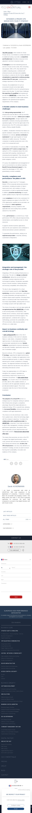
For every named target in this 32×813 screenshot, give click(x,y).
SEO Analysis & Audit (6, 719)
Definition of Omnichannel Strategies (10, 711)
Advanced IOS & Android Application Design (12, 701)
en (28, 2)
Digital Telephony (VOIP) (7, 648)
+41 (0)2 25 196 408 (18, 543)
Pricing (4, 761)
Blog (9, 11)
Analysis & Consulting (6, 744)
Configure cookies (15, 805)
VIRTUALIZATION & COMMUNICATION (10, 641)
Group (3, 766)
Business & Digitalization (7, 635)
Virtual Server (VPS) (5, 644)
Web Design (4, 746)
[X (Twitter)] (16, 463)
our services (7, 528)
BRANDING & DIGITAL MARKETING (9, 704)
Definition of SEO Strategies (7, 721)
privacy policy (21, 800)
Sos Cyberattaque (8, 757)
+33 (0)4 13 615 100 (18, 547)
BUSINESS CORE (7, 627)
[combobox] (16, 559)
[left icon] (2, 560)
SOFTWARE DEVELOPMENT (8, 686)
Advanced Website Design (7, 699)
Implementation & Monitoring (8, 713)
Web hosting (4, 748)
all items (6, 519)
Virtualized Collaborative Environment (10, 650)
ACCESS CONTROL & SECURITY (9, 671)
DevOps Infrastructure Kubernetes (9, 666)
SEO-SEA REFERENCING (7, 716)
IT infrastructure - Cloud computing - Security (12, 633)
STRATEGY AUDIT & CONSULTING (9, 630)
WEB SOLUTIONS (5, 694)
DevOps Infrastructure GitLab (8, 668)
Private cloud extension (6, 660)
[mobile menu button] (29, 7)
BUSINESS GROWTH (8, 683)
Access (3, 674)
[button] (30, 559)
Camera (3, 678)
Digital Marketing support (7, 750)
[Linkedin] (20, 463)
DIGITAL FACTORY (7, 738)
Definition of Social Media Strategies (9, 731)
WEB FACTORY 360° (6, 741)
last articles (7, 511)
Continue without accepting (24, 789)
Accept (15, 808)
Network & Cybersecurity (7, 658)
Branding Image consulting (7, 707)
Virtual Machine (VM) (6, 646)
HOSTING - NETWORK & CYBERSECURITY (11, 653)
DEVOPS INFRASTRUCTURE (8, 663)
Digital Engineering (5, 638)
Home (5, 11)
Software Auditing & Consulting (8, 689)
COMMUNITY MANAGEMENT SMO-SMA (11, 726)
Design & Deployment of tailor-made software (12, 691)
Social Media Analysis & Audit (8, 729)
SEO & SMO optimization (7, 752)
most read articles (9, 515)
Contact (4, 775)
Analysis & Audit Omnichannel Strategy (10, 709)
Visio (2, 676)
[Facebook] (11, 463)
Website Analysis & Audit (7, 697)
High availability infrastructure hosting (10, 656)
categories (6, 524)
